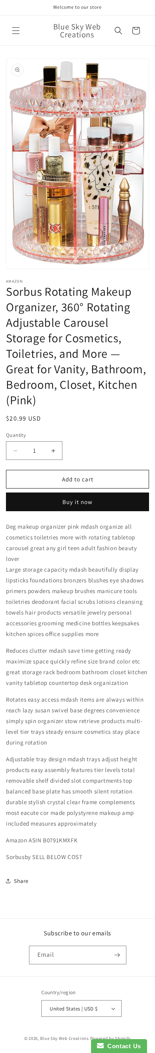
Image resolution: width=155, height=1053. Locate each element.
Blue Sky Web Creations (64, 1038)
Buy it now (77, 502)
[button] (16, 30)
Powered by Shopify (110, 1038)
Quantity (16, 435)
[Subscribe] (117, 955)
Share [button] (21, 880)
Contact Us (122, 1046)
